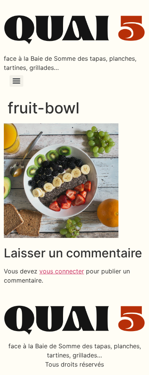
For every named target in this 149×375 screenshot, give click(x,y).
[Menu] (16, 81)
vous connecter (61, 271)
